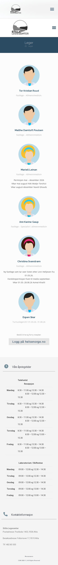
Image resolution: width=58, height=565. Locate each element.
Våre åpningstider (21, 367)
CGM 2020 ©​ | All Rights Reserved (29, 560)
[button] (52, 9)
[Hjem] (26, 46)
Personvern (29, 556)
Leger (30, 46)
